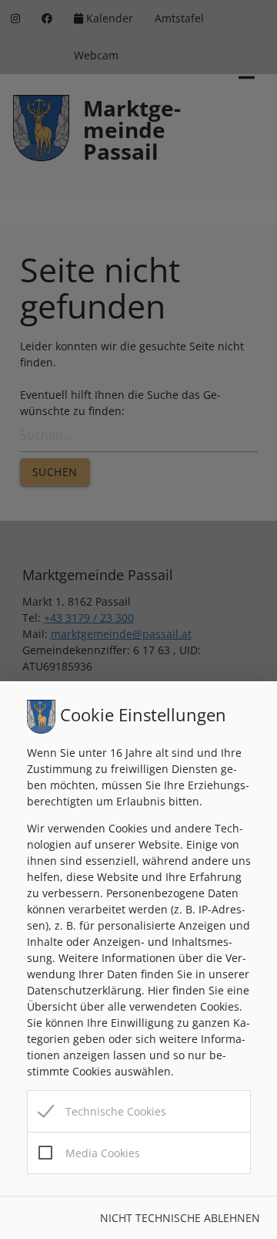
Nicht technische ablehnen (180, 1217)
